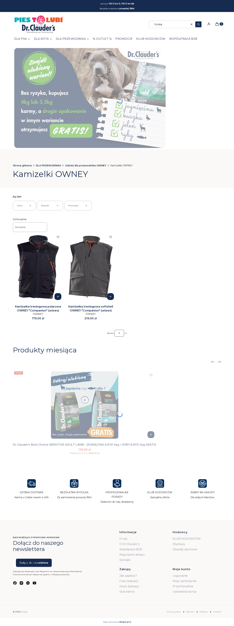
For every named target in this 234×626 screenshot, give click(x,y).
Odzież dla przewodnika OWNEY (85, 165)
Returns (190, 611)
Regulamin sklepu (132, 554)
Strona (110, 333)
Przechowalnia (183, 586)
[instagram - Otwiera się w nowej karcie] (21, 583)
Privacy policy (174, 611)
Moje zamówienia (184, 581)
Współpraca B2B (130, 549)
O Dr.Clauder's (129, 544)
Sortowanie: (20, 219)
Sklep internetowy (116, 622)
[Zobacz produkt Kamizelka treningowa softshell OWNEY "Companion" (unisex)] (110, 296)
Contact (217, 611)
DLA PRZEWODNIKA (48, 165)
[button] (198, 24)
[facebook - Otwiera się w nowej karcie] (15, 583)
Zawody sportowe (185, 549)
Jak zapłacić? (128, 575)
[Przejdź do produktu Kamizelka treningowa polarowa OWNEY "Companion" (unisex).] (38, 267)
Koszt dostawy (129, 586)
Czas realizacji (128, 581)
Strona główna (22, 165)
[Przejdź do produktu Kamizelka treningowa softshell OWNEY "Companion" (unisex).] (91, 267)
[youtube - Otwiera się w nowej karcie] (34, 583)
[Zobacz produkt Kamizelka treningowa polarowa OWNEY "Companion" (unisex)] (57, 296)
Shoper (24, 611)
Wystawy (179, 544)
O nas (123, 538)
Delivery (204, 611)
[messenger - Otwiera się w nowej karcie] (28, 583)
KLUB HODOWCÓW (187, 538)
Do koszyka (150, 434)
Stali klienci (127, 591)
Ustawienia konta (184, 591)
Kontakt (125, 560)
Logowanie (180, 575)
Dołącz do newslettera (34, 562)
